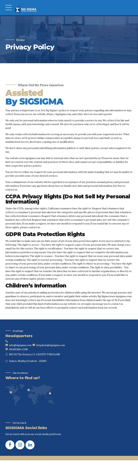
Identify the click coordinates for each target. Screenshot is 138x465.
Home (20, 40)
